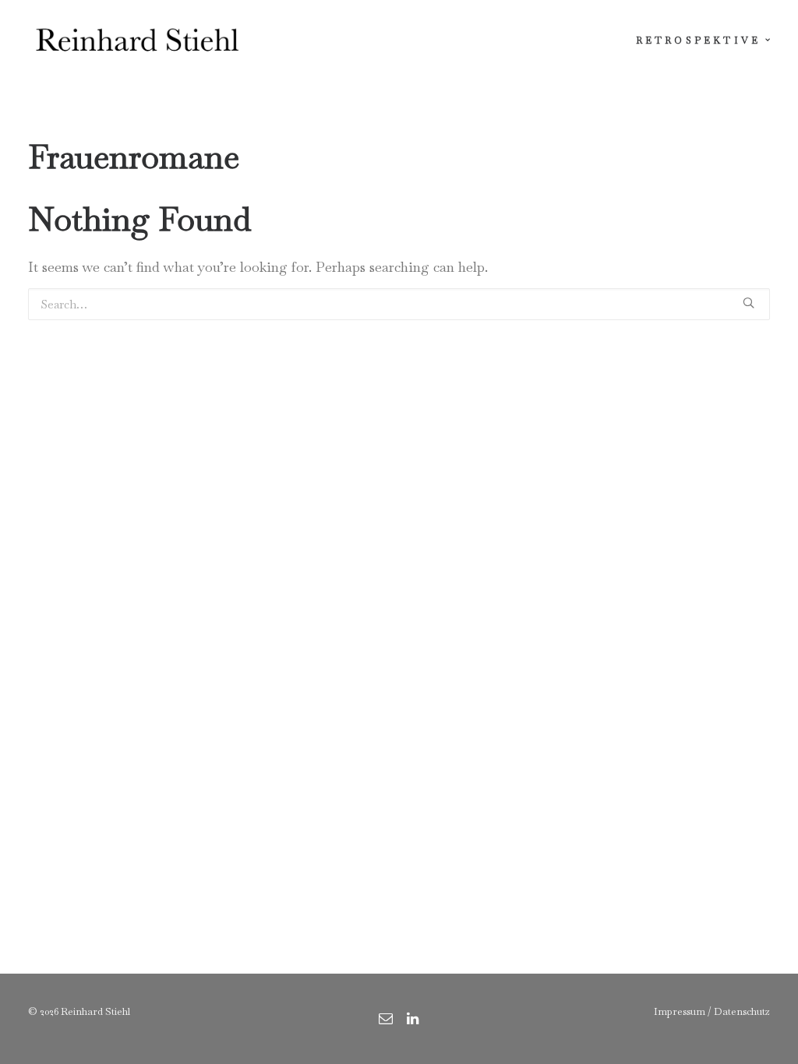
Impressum (679, 1011)
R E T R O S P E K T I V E (697, 40)
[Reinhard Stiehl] (136, 40)
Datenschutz (742, 1011)
